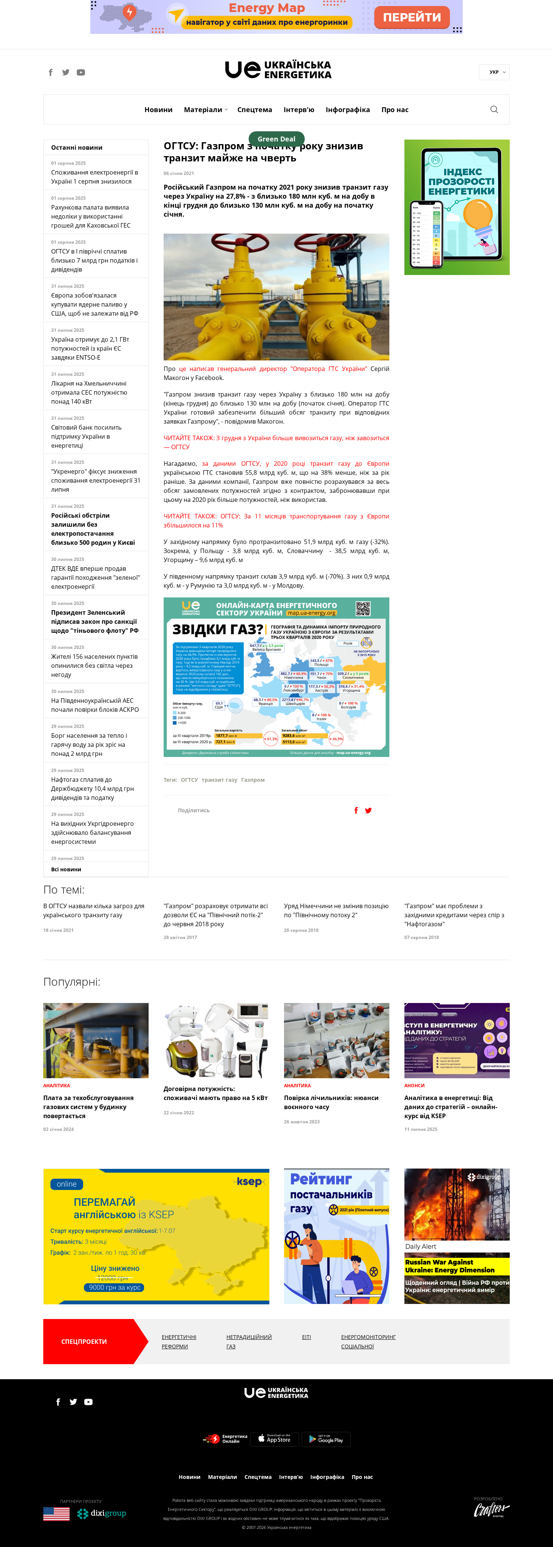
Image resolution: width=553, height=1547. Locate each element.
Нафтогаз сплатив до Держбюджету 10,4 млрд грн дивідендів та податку (92, 788)
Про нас (395, 109)
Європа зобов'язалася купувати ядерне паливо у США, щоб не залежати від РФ (94, 304)
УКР (494, 72)
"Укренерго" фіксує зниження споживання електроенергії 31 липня (96, 480)
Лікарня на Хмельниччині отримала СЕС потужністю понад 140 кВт (89, 392)
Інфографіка (348, 109)
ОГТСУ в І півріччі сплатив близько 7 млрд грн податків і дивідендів (94, 260)
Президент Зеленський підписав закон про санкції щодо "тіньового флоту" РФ (95, 621)
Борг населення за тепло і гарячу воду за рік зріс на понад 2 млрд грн (89, 744)
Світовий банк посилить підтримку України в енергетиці (86, 436)
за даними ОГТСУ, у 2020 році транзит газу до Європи (295, 463)
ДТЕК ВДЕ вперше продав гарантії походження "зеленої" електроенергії (95, 577)
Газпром (253, 779)
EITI (306, 1336)
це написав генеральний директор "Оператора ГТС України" (273, 369)
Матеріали (203, 109)
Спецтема (254, 109)
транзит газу (219, 779)
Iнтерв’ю (299, 109)
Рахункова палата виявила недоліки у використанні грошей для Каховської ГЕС (91, 216)
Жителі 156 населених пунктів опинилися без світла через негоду (94, 665)
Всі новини (66, 869)
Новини (158, 109)
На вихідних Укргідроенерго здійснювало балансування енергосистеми (92, 832)
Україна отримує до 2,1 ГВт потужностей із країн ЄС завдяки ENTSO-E (90, 348)
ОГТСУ (189, 779)
